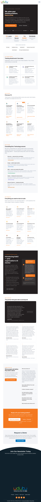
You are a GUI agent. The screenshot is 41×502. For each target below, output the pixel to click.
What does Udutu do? (29, 368)
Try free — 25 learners (23, 25)
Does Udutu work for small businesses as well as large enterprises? (29, 399)
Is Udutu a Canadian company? (29, 389)
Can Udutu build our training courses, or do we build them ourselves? (29, 393)
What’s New (22, 494)
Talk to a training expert (10, 25)
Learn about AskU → (10, 288)
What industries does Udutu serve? (29, 403)
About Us (17, 494)
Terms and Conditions (25, 500)
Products (12, 494)
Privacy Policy (32, 500)
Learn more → (8, 217)
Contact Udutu (27, 494)
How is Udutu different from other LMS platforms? (29, 386)
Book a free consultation (14, 419)
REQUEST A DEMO (20, 440)
